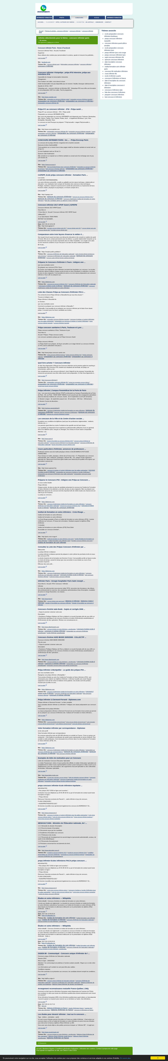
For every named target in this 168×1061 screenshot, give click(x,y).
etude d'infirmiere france (76, 1008)
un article (90, 22)
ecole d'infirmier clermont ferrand (63, 723)
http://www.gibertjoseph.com (50, 627)
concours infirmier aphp (44, 230)
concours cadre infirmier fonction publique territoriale (60, 258)
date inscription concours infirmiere (113, 63)
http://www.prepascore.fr (49, 813)
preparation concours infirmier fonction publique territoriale (60, 781)
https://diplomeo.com (48, 282)
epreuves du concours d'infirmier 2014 (57, 284)
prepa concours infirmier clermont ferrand (76, 722)
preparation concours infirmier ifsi (48, 103)
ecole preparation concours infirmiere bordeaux (113, 35)
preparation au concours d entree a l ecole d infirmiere (71, 321)
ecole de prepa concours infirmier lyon (63, 817)
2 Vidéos (48, 42)
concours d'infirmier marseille (61, 323)
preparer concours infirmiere (114, 94)
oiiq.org (44, 1006)
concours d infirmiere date (113, 90)
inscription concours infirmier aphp (59, 230)
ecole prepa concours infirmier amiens (57, 890)
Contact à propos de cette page (107, 1048)
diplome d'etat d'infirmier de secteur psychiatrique (67, 984)
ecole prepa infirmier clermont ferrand (56, 722)
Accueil (41, 22)
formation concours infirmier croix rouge (81, 540)
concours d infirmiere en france (83, 1010)
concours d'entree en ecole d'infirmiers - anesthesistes (61, 629)
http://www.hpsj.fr (47, 599)
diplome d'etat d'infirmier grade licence (60, 1036)
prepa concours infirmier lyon (73, 355)
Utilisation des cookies (87, 1048)
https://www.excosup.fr (49, 164)
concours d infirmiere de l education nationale (61, 256)
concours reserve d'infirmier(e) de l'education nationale (64, 443)
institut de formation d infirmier (54, 920)
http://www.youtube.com (49, 97)
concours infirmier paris (53, 64)
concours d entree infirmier (55, 631)
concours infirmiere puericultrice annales (115, 44)
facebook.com (46, 62)
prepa (61, 17)
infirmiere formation (44, 17)
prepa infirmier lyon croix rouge (115, 52)
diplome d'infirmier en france (62, 1010)
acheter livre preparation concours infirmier (79, 382)
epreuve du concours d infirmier (50, 199)
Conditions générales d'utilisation (66, 1048)
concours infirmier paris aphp (89, 228)
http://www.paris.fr (47, 438)
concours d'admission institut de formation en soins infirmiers (66, 410)
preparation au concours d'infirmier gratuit (58, 99)
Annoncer (99, 22)
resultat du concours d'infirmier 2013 (56, 852)
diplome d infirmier (72, 601)
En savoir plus (125, 1058)
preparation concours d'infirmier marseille (81, 99)
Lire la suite (41, 58)
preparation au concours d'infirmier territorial (72, 854)
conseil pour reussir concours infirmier (48, 386)
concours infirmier (85, 64)
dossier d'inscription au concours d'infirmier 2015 (60, 441)
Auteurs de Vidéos (67, 22)
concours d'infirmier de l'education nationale (60, 254)
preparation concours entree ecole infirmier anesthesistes (62, 665)
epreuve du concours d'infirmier (59, 197)
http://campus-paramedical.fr (51, 408)
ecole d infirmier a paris (113, 76)
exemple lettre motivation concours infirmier (57, 777)
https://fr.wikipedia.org (48, 915)
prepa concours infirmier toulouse (56, 355)
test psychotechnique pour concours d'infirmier (61, 167)
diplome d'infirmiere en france (57, 1008)
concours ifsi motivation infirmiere (116, 71)
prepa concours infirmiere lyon (115, 55)
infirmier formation (114, 17)
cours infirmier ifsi (111, 73)
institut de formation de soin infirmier (52, 542)
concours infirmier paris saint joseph (55, 601)
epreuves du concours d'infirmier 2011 (83, 197)
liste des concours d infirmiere (115, 92)
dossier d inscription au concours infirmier (58, 603)
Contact (108, 22)
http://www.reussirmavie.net (50, 1032)
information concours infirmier (70, 64)
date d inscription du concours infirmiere (114, 82)
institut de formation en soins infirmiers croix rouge (60, 539)
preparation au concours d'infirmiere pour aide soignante (55, 474)
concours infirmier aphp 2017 (74, 228)
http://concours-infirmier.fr (49, 380)
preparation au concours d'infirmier (51, 101)
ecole (96, 17)
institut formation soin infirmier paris (59, 540)
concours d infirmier (45, 66)
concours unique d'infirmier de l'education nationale (60, 980)
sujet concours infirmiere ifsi (114, 57)
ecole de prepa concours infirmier (59, 576)
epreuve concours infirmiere (114, 59)
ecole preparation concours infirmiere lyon (113, 49)
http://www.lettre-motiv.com (50, 775)
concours (79, 17)
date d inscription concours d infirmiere (114, 86)
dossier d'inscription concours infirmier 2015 (63, 444)
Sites (58, 22)
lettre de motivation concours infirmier (79, 777)
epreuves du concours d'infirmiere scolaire (58, 414)
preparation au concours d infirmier (79, 101)
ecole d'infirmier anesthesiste (56, 633)
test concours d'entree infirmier (55, 169)
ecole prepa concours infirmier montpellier (49, 819)
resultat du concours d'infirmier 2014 (77, 852)
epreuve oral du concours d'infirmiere (65, 412)
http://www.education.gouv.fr (50, 850)
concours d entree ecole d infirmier (51, 286)
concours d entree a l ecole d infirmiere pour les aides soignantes (67, 470)
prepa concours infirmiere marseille (113, 40)
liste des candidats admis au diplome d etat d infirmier (61, 200)
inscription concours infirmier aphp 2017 (56, 228)
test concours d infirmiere (113, 97)
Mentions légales (48, 1048)
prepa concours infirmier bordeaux (83, 817)
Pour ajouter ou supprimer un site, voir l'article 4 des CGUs (56, 1050)
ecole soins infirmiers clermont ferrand (81, 723)
